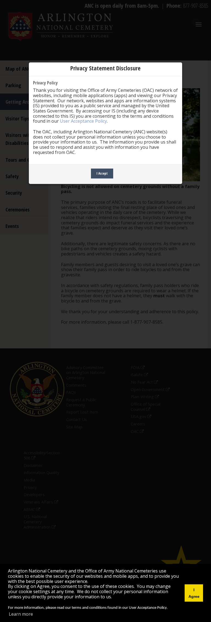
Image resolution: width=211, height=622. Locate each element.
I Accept (102, 173)
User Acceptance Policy (83, 121)
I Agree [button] (193, 593)
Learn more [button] (21, 614)
